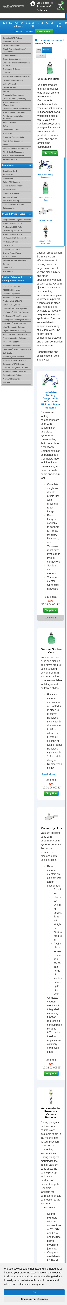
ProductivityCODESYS (12, 234)
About (40, 23)
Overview (47, 50)
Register (49, 3)
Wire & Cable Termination (13, 156)
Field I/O (6, 73)
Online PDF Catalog (11, 182)
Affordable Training (11, 201)
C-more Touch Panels (12, 253)
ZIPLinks (6, 383)
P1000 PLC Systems (11, 290)
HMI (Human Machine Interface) (16, 76)
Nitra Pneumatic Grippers (14, 327)
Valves (5, 145)
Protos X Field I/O (11, 342)
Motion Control (9, 84)
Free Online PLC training (13, 204)
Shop (39, 50)
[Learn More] (50, 380)
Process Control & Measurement (16, 109)
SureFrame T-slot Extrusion (14, 360)
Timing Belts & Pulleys (12, 375)
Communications (10, 55)
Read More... (49, 775)
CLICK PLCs (8, 246)
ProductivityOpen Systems (15, 316)
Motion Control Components (15, 260)
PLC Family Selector (11, 286)
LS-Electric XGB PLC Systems (16, 312)
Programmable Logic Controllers (17, 220)
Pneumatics (8, 271)
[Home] (4, 25)
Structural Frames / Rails (13, 137)
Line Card (59, 24)
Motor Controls (9, 88)
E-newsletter (8, 178)
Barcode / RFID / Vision (12, 38)
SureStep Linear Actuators (14, 371)
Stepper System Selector (13, 357)
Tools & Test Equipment (13, 141)
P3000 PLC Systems (11, 297)
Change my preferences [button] (34, 1299)
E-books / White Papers (13, 186)
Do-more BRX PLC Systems (15, 308)
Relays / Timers (9, 122)
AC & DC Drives (9, 257)
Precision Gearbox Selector (14, 338)
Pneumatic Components (13, 95)
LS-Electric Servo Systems (14, 323)
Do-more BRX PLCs (11, 249)
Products (18, 31)
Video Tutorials (9, 189)
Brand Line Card (10, 171)
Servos (6, 264)
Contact (49, 23)
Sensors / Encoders (11, 130)
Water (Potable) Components (15, 148)
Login (39, 3)
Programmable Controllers (14, 112)
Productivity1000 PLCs (12, 223)
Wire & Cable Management (14, 152)
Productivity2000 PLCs (12, 227)
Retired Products (10, 159)
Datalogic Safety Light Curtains (17, 320)
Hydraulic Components (13, 80)
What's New (8, 175)
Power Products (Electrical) (14, 99)
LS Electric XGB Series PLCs (15, 238)
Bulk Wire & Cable (10, 42)
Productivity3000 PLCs (12, 231)
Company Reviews (11, 193)
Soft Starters (8, 353)
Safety (5, 126)
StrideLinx (7, 268)
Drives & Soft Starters (12, 59)
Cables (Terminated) (11, 45)
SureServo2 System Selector (15, 368)
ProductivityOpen (10, 242)
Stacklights (7, 133)
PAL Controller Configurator (15, 334)
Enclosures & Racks (11, 69)
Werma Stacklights (11, 379)
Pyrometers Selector (11, 345)
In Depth (41, 55)
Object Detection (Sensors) (14, 331)
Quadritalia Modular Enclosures (17, 349)
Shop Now (49, 153)
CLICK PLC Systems (11, 305)
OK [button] (34, 1292)
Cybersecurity (9, 208)
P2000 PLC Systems (11, 294)
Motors (6, 91)
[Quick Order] (66, 25)
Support (29, 31)
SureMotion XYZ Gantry (13, 364)
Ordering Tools (43, 31)
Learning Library (10, 197)
